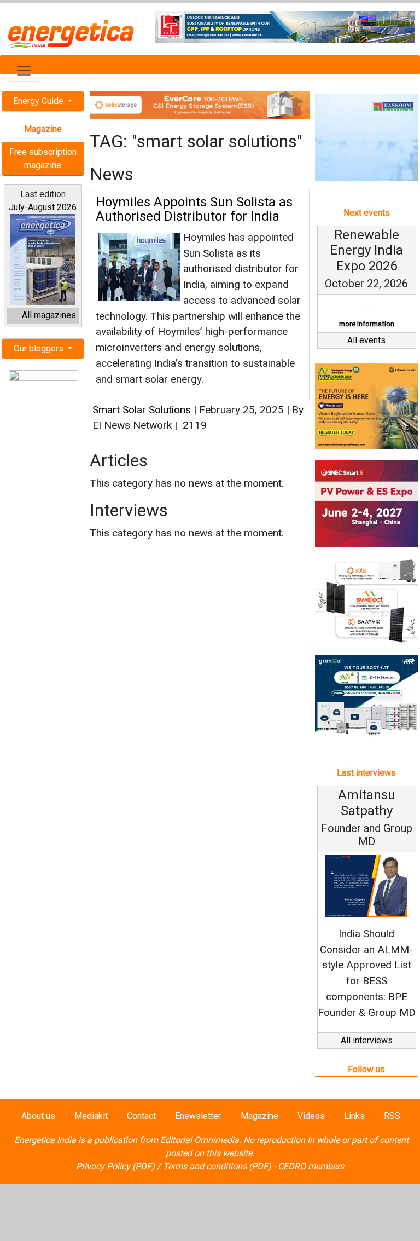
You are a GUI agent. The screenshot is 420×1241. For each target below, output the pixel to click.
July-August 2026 (43, 207)
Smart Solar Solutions (141, 409)
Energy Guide (39, 101)
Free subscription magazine (43, 158)
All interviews (367, 1040)
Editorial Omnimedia (199, 1140)
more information (366, 324)
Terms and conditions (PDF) (217, 1166)
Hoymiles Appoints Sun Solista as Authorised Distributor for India (194, 209)
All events (366, 340)
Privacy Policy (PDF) (115, 1166)
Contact (141, 1116)
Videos (311, 1116)
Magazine (259, 1116)
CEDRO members (311, 1166)
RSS (392, 1116)
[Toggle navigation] (24, 71)
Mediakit (91, 1116)
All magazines (49, 315)
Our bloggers (40, 348)
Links (354, 1116)
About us (38, 1116)
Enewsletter (198, 1116)
